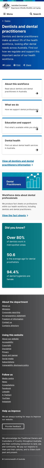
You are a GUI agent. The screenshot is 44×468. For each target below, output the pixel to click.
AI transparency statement (14, 315)
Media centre (8, 378)
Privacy (5, 352)
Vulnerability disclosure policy (15, 365)
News (4, 382)
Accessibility (7, 342)
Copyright (6, 345)
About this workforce (17, 84)
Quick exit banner (10, 355)
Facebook (6, 388)
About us (6, 306)
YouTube (6, 398)
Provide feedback (13, 426)
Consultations (8, 385)
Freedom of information (12, 319)
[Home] (22, 5)
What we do (12, 104)
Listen (8, 65)
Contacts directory (10, 325)
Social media (7, 358)
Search (37, 14)
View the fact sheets (14, 215)
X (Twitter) (6, 395)
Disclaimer (6, 348)
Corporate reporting (11, 312)
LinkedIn (6, 391)
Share (28, 65)
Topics (7, 21)
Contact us (7, 322)
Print (18, 65)
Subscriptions (8, 362)
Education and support (18, 122)
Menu (9, 14)
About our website (10, 339)
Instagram (6, 401)
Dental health (12, 140)
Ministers (6, 309)
